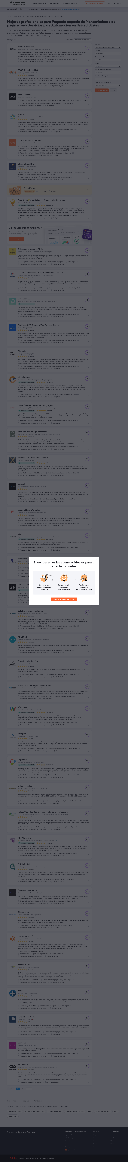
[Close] (97, 559)
